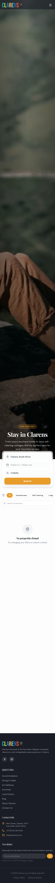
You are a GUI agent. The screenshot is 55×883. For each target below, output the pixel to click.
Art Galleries (8, 785)
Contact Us (7, 808)
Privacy (23, 861)
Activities (6, 789)
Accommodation (10, 776)
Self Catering (37, 495)
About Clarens (8, 803)
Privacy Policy (19, 878)
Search (27, 481)
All (10, 495)
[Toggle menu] (50, 5)
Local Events (8, 794)
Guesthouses (21, 495)
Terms (30, 861)
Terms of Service (35, 878)
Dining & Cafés (9, 780)
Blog (4, 798)
